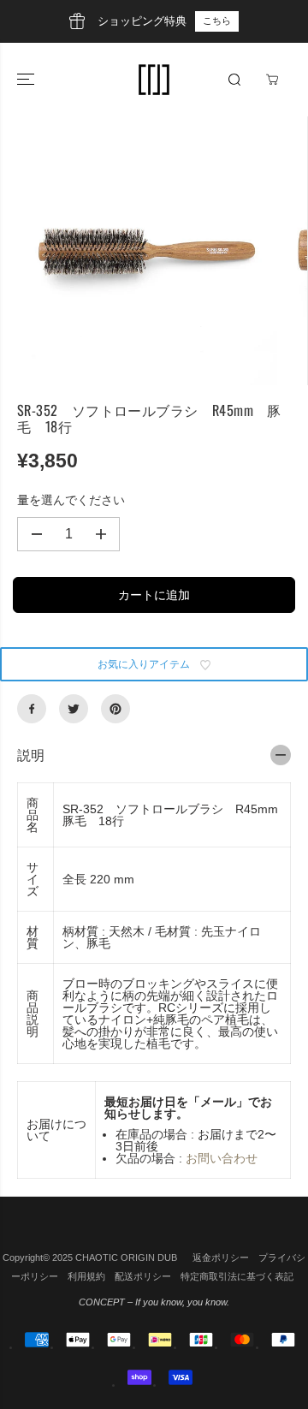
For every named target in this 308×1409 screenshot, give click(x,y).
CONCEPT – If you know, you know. (154, 1302)
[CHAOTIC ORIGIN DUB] (154, 79)
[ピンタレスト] (115, 708)
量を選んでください (71, 500)
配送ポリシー (143, 1276)
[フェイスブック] (31, 708)
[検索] (234, 79)
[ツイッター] (73, 708)
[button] (27, 79)
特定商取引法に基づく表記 (237, 1276)
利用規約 (86, 1276)
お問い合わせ (222, 1158)
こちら (217, 20)
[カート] (272, 79)
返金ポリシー (220, 1257)
